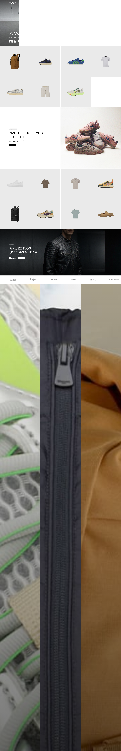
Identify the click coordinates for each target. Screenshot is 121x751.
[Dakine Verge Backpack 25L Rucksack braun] (15, 61)
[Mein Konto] (107, 3)
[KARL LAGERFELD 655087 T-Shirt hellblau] (76, 214)
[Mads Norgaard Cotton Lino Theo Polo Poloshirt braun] (45, 184)
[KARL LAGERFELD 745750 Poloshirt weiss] (106, 61)
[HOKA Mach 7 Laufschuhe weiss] (76, 92)
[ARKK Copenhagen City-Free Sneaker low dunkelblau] (45, 61)
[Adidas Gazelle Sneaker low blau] (76, 61)
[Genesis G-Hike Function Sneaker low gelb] (106, 184)
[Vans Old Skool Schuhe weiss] (15, 184)
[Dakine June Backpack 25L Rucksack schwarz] (15, 214)
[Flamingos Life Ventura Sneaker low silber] (15, 92)
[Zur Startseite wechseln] (12, 3)
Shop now (21, 41)
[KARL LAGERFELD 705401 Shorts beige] (45, 92)
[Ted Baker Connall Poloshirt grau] (76, 184)
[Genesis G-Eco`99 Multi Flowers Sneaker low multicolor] (45, 214)
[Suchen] (106, 3)
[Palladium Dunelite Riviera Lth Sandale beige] (106, 214)
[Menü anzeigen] (111, 3)
